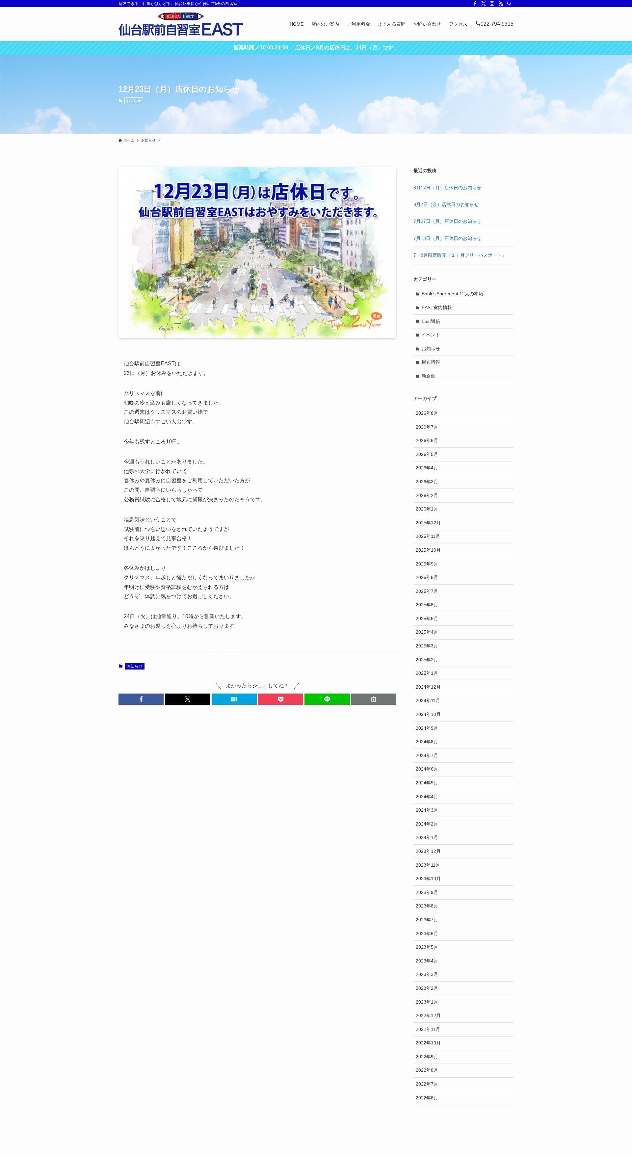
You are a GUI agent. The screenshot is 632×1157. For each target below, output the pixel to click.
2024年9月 (427, 728)
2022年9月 (427, 1056)
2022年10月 (428, 1042)
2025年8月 (427, 577)
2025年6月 (427, 604)
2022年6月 (427, 1097)
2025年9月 (427, 563)
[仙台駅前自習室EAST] (180, 24)
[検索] (509, 3)
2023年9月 (427, 892)
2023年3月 (427, 974)
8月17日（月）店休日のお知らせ (447, 187)
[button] (141, 699)
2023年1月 (427, 1002)
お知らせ (133, 101)
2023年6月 (427, 933)
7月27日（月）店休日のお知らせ (447, 221)
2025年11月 (428, 536)
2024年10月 (428, 714)
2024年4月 (427, 796)
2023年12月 (428, 851)
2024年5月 (427, 782)
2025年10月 (428, 550)
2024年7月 (427, 755)
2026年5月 (427, 454)
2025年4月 (427, 632)
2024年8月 (427, 741)
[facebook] (475, 3)
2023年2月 (427, 988)
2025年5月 (427, 618)
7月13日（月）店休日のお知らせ (447, 238)
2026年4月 (427, 467)
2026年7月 (427, 427)
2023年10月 (428, 878)
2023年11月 (428, 865)
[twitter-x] (483, 3)
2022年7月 (427, 1084)
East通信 (431, 321)
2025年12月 (428, 522)
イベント (431, 334)
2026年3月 (427, 481)
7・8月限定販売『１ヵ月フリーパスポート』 (459, 255)
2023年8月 (427, 905)
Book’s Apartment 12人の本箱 (452, 293)
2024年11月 (428, 700)
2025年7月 (427, 591)
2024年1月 (427, 837)
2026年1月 (427, 509)
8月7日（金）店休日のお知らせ (446, 204)
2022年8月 (427, 1070)
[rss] (500, 3)
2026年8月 (427, 413)
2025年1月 (427, 673)
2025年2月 (427, 659)
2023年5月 (427, 947)
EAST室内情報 (437, 307)
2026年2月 (427, 495)
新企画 (428, 376)
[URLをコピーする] (373, 699)
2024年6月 (427, 769)
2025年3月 (427, 645)
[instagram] (492, 3)
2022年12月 (428, 1015)
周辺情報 (431, 362)
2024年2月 (427, 824)
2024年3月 (427, 810)
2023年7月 (427, 919)
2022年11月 (428, 1029)
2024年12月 (428, 687)
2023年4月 (427, 960)
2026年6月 (427, 440)
